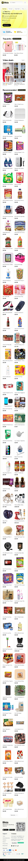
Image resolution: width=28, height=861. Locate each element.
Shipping (4, 839)
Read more (6, 25)
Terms (4, 836)
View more (13, 815)
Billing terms (5, 845)
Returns (4, 841)
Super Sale (17, 8)
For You (4, 8)
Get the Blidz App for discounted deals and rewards (14, 859)
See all (23, 60)
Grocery (10, 8)
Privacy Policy (5, 843)
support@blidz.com (20, 836)
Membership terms (6, 838)
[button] (8, 48)
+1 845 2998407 (20, 837)
